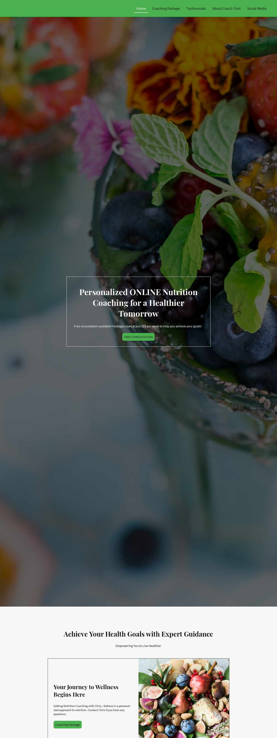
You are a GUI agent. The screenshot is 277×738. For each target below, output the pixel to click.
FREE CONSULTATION (138, 337)
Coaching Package (67, 725)
